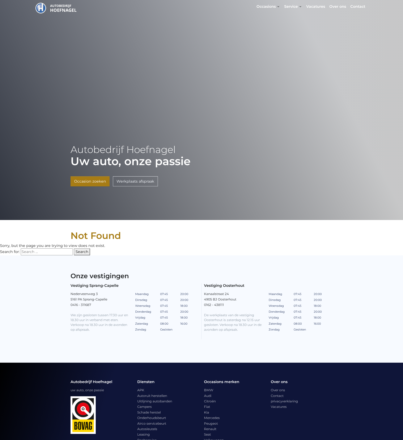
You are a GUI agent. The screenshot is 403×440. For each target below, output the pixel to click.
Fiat (207, 407)
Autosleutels (147, 429)
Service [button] (291, 6)
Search (82, 251)
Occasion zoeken (90, 181)
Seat (207, 434)
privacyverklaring (284, 401)
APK (140, 390)
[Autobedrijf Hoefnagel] (57, 7)
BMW (208, 390)
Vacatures (315, 6)
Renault (210, 429)
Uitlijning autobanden (154, 401)
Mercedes (212, 418)
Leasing (143, 434)
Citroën (210, 401)
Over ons (337, 6)
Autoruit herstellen (152, 396)
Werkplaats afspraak (135, 181)
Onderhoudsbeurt (151, 418)
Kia (206, 412)
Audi (207, 396)
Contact (357, 6)
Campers (144, 407)
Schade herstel (149, 412)
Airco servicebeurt (151, 424)
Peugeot (211, 424)
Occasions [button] (266, 6)
